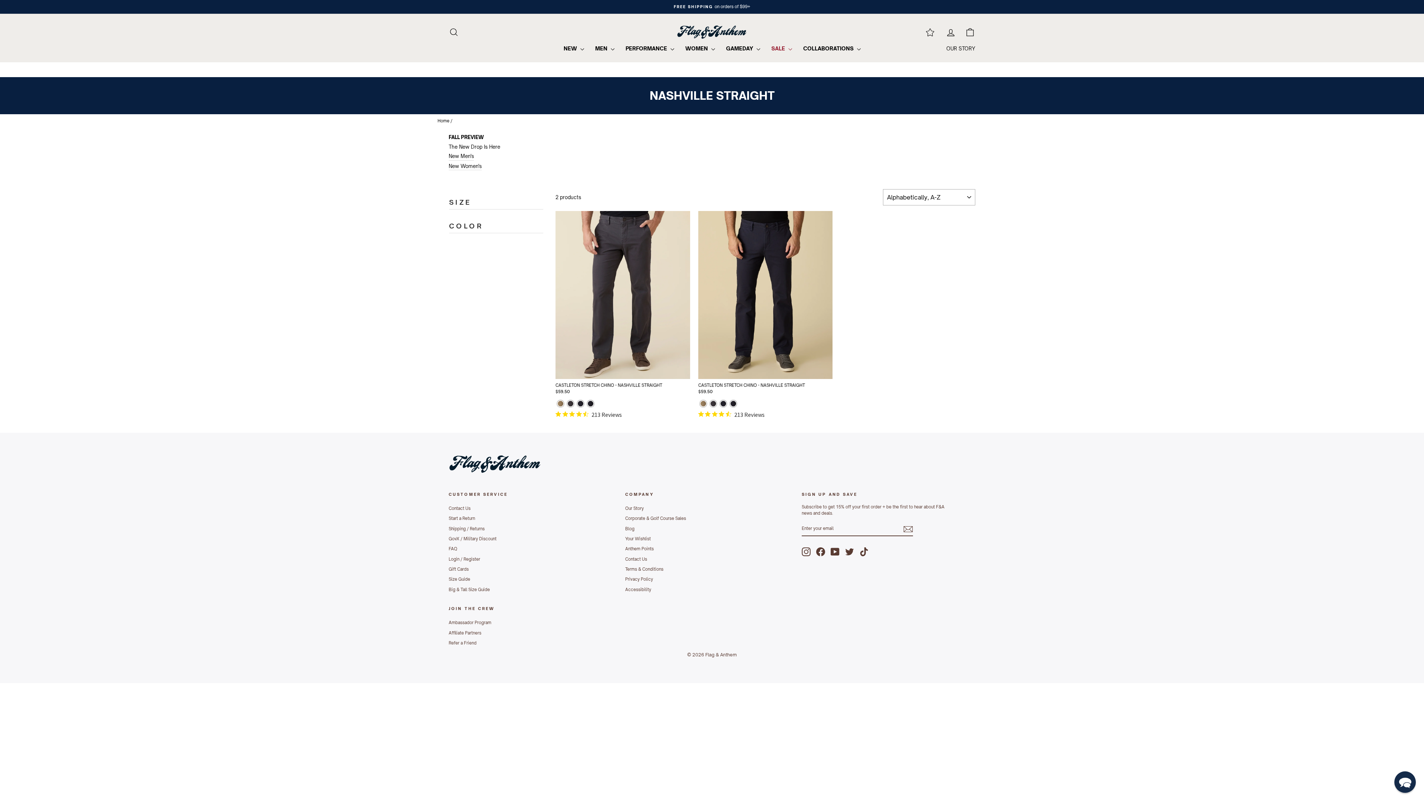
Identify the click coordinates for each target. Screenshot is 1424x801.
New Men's (461, 156)
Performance (647, 48)
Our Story (634, 508)
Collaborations (829, 48)
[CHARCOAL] (571, 404)
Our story (960, 49)
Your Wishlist (638, 538)
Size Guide (459, 579)
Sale (779, 48)
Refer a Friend (463, 643)
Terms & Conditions (644, 569)
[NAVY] (581, 404)
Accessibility (638, 589)
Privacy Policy (639, 579)
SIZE (460, 202)
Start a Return (462, 518)
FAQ (453, 548)
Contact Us (460, 508)
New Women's (465, 166)
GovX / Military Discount (473, 538)
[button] (1405, 782)
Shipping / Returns (467, 528)
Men (602, 48)
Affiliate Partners (465, 633)
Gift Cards (459, 569)
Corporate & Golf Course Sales (655, 518)
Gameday (740, 48)
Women (697, 48)
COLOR (466, 226)
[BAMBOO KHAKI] (561, 404)
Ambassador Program (470, 622)
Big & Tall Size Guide (469, 589)
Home (443, 120)
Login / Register (464, 559)
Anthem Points (639, 548)
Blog (629, 528)
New (571, 48)
